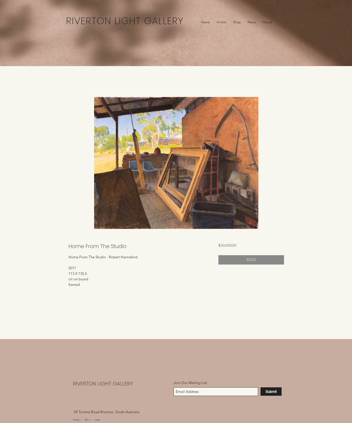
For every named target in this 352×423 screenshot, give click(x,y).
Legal (97, 419)
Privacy (76, 419)
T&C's (87, 419)
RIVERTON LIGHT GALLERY (103, 383)
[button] (221, 22)
